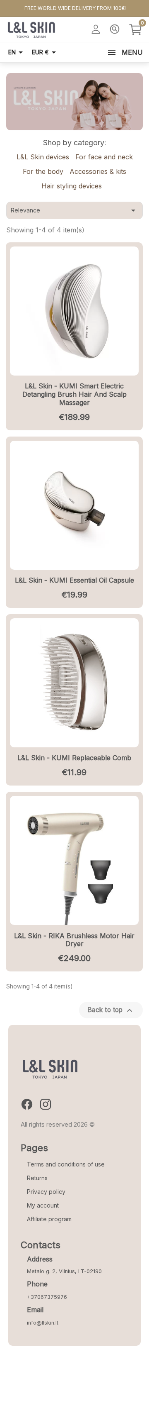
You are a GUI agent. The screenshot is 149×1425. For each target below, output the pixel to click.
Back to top (111, 1010)
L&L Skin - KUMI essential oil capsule (74, 580)
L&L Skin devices (43, 157)
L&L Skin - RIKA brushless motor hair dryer (74, 940)
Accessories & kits (98, 171)
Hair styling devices (71, 186)
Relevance (74, 210)
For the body (43, 171)
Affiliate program (49, 1218)
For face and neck (104, 157)
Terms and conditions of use (66, 1164)
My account (43, 1205)
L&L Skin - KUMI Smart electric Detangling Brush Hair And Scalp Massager (74, 394)
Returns (37, 1177)
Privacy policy (46, 1191)
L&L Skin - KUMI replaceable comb (74, 758)
